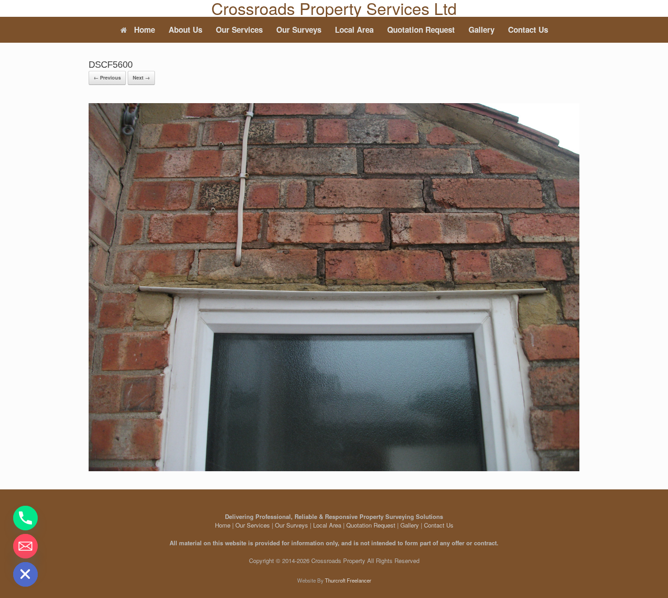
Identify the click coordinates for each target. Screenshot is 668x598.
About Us (185, 29)
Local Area (354, 29)
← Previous (107, 77)
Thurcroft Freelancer (348, 580)
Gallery (481, 29)
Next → (141, 77)
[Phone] (25, 518)
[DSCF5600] (334, 468)
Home (144, 29)
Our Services (239, 29)
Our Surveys (298, 29)
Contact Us (528, 29)
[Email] (25, 546)
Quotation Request (421, 29)
